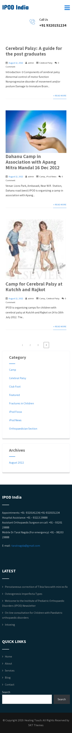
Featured (14, 395)
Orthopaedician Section (23, 428)
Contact (9, 684)
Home (8, 656)
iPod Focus (15, 412)
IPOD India (15, 7)
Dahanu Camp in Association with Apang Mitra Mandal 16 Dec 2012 (32, 162)
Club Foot (15, 386)
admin (31, 62)
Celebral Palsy (45, 62)
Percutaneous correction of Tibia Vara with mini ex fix (36, 587)
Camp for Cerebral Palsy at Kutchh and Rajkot (34, 286)
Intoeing (10, 624)
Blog (8, 677)
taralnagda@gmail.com (26, 545)
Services (10, 670)
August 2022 (16, 462)
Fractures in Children (21, 403)
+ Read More (59, 95)
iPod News (51, 176)
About (8, 663)
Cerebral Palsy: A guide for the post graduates (34, 51)
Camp (42, 176)
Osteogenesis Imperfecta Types (23, 594)
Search (6, 692)
